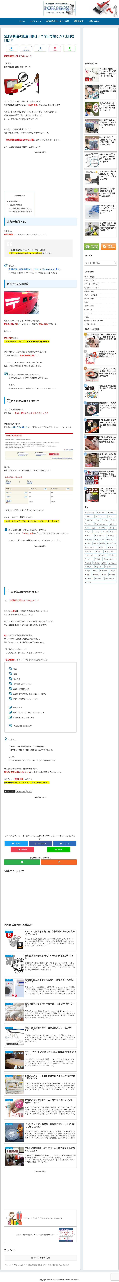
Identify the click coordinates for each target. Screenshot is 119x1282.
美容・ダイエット (92, 287)
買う (29, 791)
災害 (87, 302)
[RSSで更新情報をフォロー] (59, 862)
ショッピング (10, 791)
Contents (17, 195)
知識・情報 (21, 791)
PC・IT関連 (89, 276)
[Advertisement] (40, 170)
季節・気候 (89, 298)
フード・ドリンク (92, 284)
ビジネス (88, 309)
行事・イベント (91, 295)
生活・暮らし (90, 324)
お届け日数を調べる (19, 427)
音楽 (87, 316)
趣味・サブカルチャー (94, 320)
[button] (115, 262)
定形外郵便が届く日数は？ (22, 208)
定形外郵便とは (14, 201)
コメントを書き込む (40, 1258)
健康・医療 (89, 291)
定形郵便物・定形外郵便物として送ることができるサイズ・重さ (34, 269)
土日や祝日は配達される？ (22, 211)
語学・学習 (89, 306)
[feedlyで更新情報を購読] (22, 862)
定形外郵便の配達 (15, 205)
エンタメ (88, 313)
